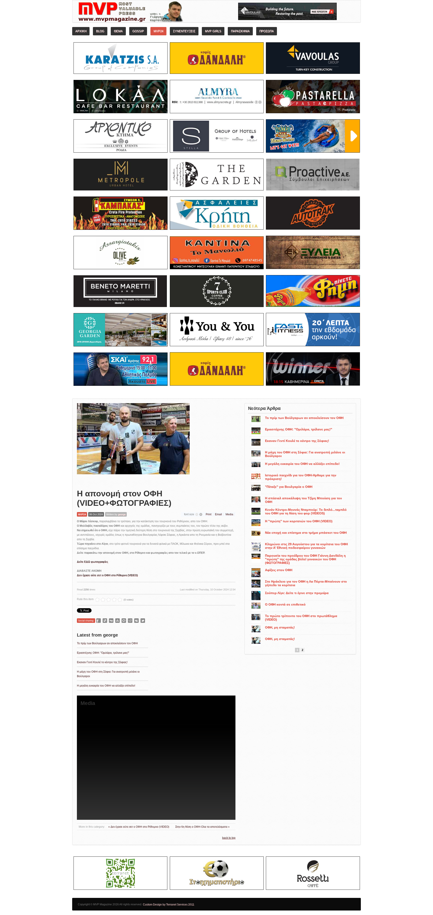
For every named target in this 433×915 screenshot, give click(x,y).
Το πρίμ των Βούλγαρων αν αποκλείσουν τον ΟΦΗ (107, 643)
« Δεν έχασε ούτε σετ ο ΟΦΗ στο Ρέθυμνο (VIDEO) (139, 826)
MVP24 (82, 514)
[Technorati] (124, 620)
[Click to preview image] (133, 442)
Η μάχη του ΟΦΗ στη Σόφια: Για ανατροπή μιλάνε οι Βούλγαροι (305, 454)
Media (229, 514)
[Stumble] (117, 620)
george (122, 514)
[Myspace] (136, 620)
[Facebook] (98, 620)
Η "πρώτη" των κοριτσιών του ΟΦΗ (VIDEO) (298, 521)
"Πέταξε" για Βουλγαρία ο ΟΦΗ (288, 486)
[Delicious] (105, 620)
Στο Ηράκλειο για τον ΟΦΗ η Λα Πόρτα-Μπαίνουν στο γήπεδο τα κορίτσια (306, 583)
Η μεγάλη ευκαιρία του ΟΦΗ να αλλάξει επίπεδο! (106, 685)
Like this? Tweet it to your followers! (142, 620)
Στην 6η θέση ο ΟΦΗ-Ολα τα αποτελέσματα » (202, 826)
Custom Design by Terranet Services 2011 (168, 904)
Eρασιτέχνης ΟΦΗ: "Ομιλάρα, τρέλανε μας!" (103, 652)
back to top (228, 837)
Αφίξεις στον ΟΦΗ (278, 570)
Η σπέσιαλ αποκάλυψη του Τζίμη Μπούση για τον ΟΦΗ (303, 500)
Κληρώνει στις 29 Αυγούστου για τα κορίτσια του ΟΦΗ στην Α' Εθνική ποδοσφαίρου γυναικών (306, 545)
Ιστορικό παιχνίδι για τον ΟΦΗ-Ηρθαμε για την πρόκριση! (300, 477)
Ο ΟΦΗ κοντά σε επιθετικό (285, 604)
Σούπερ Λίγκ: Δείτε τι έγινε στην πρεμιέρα (297, 593)
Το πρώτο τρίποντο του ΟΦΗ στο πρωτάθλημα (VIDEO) (301, 617)
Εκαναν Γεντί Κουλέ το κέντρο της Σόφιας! (102, 662)
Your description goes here (148, 12)
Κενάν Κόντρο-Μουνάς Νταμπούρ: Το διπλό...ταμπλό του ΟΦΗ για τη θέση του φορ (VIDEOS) (306, 511)
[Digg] (111, 620)
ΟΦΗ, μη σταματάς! (280, 627)
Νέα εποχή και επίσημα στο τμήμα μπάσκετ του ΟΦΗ (306, 532)
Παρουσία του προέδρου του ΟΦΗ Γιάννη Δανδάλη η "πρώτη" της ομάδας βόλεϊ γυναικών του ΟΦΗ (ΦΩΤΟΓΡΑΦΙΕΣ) (305, 559)
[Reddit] (130, 620)
